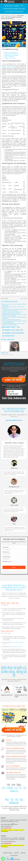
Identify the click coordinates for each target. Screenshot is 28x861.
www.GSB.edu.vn (4, 831)
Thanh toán (16, 852)
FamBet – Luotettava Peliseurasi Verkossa (11, 319)
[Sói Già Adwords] (9, 1)
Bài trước (4, 298)
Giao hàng (23, 852)
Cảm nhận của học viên (13, 772)
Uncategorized (13, 15)
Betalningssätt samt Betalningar (11, 55)
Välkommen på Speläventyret (11, 52)
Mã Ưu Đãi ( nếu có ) (7, 561)
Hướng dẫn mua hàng (7, 852)
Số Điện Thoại (5, 552)
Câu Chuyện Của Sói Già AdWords (14, 789)
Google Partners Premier (16, 646)
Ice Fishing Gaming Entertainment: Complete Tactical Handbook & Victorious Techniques (13, 324)
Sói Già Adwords (5, 15)
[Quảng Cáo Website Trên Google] (7, 689)
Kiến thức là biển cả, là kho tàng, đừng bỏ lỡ (14, 671)
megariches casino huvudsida (8, 66)
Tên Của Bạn (5, 547)
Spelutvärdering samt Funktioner (11, 53)
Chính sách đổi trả (14, 855)
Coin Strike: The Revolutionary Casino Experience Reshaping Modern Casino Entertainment (12, 312)
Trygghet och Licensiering (10, 58)
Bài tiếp (24, 298)
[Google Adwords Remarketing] (21, 689)
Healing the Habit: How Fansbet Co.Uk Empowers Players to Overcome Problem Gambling (14, 315)
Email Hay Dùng (6, 556)
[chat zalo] (7, 858)
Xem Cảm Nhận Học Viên (14, 420)
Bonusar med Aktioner (9, 56)
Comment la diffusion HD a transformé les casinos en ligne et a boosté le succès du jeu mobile (14, 310)
